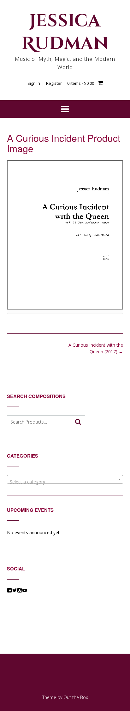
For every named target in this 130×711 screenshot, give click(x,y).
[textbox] (65, 481)
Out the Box (75, 697)
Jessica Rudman (65, 32)
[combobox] (65, 479)
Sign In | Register (44, 83)
